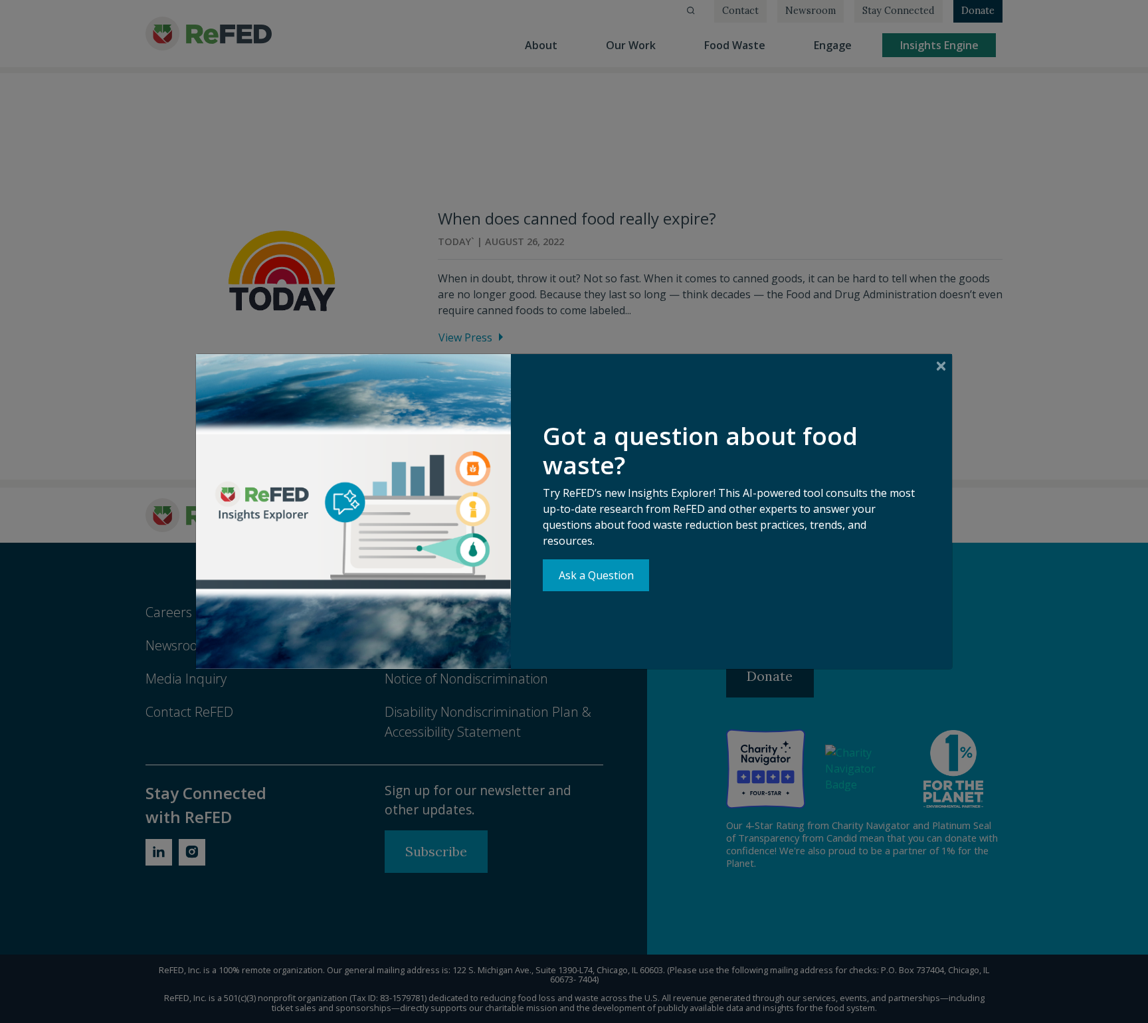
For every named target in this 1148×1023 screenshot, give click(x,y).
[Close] (941, 365)
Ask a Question (596, 575)
